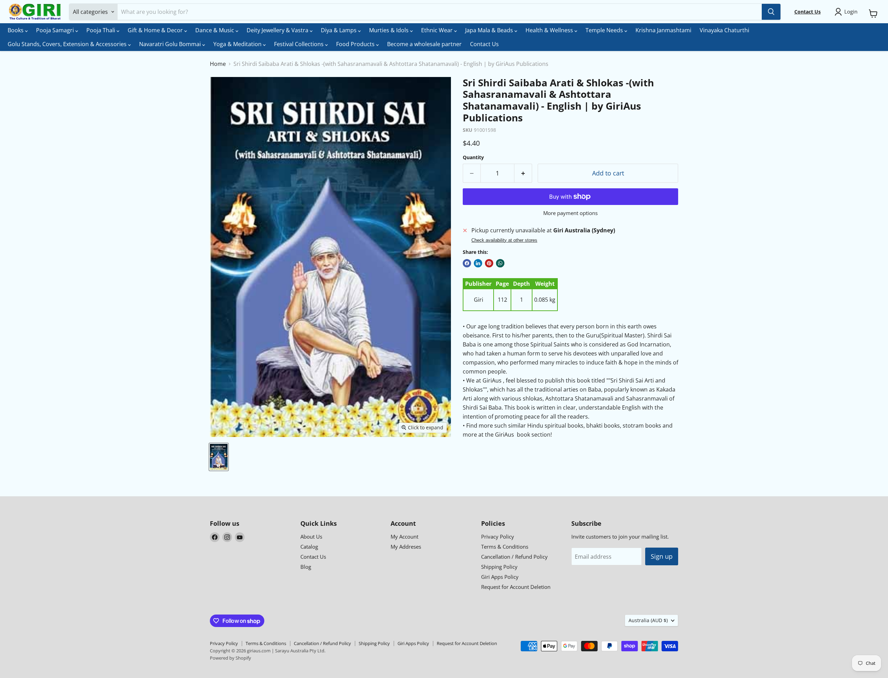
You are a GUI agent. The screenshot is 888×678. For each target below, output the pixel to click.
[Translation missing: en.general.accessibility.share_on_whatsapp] (500, 263)
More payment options (570, 213)
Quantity (473, 157)
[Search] (771, 12)
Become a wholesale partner (424, 44)
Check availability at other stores (504, 240)
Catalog (309, 546)
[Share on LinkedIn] (478, 263)
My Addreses (406, 546)
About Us (311, 536)
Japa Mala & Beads (489, 30)
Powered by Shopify (230, 658)
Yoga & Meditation (238, 44)
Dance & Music (215, 30)
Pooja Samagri (55, 30)
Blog (305, 566)
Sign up (662, 556)
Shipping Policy (499, 566)
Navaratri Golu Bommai (170, 44)
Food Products (356, 44)
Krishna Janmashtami (663, 30)
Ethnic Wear (437, 30)
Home (218, 64)
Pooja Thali (101, 30)
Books (16, 30)
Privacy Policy (497, 536)
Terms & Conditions (504, 546)
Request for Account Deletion (515, 586)
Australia (648, 620)
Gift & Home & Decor (156, 30)
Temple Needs (605, 30)
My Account (404, 536)
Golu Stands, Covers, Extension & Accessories (68, 44)
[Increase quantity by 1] (523, 173)
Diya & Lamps (339, 30)
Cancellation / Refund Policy (514, 556)
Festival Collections (299, 44)
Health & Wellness (550, 30)
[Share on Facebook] (467, 263)
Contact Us (484, 44)
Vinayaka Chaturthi (724, 30)
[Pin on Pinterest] (489, 263)
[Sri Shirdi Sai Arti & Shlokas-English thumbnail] (218, 457)
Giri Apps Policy (500, 576)
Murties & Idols (389, 30)
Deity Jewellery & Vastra (278, 30)
